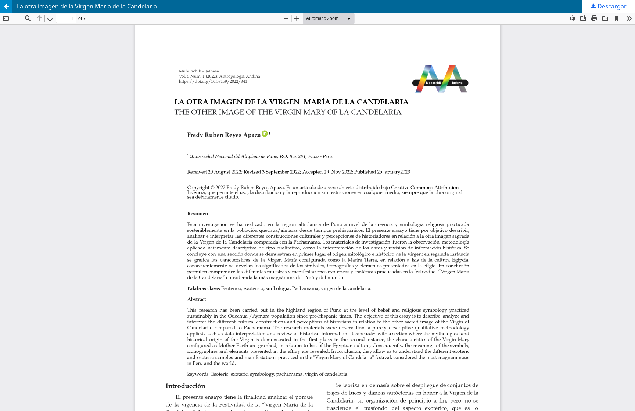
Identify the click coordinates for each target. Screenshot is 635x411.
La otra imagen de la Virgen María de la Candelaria (87, 6)
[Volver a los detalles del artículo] (6, 6)
